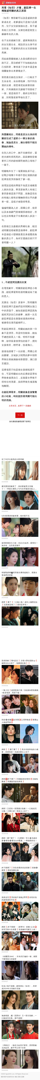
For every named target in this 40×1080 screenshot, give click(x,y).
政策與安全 (10, 1077)
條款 (16, 1077)
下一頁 (20, 415)
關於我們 (4, 1077)
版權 (22, 1077)
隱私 (19, 1077)
